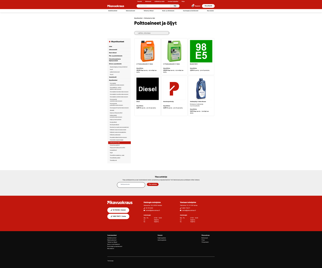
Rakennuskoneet (112, 240)
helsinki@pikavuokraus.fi (153, 210)
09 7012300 (149, 208)
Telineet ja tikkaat (112, 242)
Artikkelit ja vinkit (159, 1)
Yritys (183, 1)
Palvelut (139, 1)
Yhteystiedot (205, 242)
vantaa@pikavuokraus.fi (189, 210)
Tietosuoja (110, 261)
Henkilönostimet (111, 238)
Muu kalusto (110, 248)
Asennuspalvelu (162, 240)
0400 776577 (186, 208)
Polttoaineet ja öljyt (149, 18)
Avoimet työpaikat (173, 1)
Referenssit (148, 1)
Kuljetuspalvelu (162, 238)
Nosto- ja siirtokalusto (113, 244)
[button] (112, 10)
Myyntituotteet (138, 18)
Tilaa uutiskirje (153, 184)
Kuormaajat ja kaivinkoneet (114, 246)
